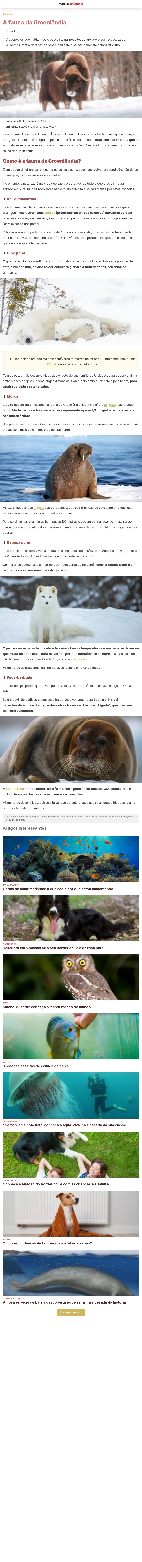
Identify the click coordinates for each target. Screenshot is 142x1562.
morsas (39, 507)
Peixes (7, 1062)
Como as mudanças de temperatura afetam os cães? (47, 1243)
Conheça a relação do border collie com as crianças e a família (56, 1184)
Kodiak (52, 364)
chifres (49, 213)
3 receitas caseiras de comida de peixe (36, 1066)
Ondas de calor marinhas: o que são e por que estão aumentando (58, 889)
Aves (5, 1003)
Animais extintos (14, 1298)
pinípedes (111, 404)
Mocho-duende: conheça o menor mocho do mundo (47, 1007)
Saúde (6, 1239)
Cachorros (9, 944)
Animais (7, 14)
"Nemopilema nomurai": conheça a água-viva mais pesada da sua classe (64, 1125)
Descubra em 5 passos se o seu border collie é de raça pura (53, 948)
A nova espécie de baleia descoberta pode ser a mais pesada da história (64, 1302)
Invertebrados (12, 1121)
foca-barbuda (16, 789)
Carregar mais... (71, 1312)
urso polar (78, 659)
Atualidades (10, 885)
